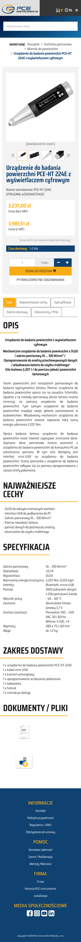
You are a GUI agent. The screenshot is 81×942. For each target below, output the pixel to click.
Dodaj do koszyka (39, 271)
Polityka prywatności (40, 817)
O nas (40, 881)
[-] (58, 262)
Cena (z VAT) (16, 229)
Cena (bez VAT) (18, 211)
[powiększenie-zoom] (40, 143)
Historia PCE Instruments (40, 888)
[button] (13, 155)
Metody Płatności (40, 863)
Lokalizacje (40, 895)
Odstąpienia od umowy (40, 832)
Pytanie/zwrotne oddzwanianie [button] (41, 279)
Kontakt (41, 810)
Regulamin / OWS (40, 824)
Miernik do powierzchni (42, 48)
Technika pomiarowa (58, 44)
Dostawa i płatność (41, 849)
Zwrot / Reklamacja (40, 856)
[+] (67, 262)
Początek (33, 44)
